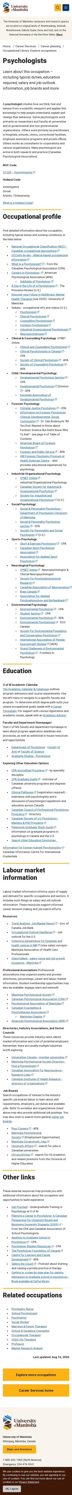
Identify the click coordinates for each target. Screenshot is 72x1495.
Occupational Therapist (26, 1335)
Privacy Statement (29, 1482)
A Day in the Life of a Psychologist (33, 286)
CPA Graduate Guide (24, 779)
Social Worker (20, 1322)
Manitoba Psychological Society (32, 994)
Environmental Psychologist (37, 622)
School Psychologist (24, 1313)
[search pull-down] (57, 7)
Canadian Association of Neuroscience (44, 587)
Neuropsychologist (32, 334)
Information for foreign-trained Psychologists (32, 847)
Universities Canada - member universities (38, 1057)
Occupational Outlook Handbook (32, 932)
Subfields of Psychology (35, 281)
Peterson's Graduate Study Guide (32, 827)
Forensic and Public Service (37, 452)
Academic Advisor (54, 715)
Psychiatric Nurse (22, 1309)
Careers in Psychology (26, 272)
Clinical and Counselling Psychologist (43, 347)
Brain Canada (28, 591)
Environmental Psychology (36, 609)
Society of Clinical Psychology (39, 360)
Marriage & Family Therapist (29, 1326)
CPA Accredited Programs (28, 770)
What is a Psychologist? (27, 264)
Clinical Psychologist (33, 316)
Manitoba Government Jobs (29, 1141)
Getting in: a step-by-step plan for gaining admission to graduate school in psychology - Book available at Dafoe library (40, 1277)
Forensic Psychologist (34, 325)
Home (7, 46)
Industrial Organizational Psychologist (44, 329)
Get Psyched (19, 1207)
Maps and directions (19, 1449)
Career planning (51, 46)
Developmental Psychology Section (42, 377)
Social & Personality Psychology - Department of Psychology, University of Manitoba (43, 513)
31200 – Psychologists (17, 172)
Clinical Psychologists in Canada (40, 351)
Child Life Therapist (24, 1339)
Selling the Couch (22, 1263)
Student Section (30, 613)
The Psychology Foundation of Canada (36, 1250)
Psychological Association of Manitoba (36, 1003)
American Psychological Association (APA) (38, 1021)
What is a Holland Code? (18, 202)
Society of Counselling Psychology (42, 364)
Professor (18, 1344)
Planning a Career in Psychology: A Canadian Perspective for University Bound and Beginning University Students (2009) (39, 1220)
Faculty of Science (32, 751)
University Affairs (22, 1146)
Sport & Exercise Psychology (38, 543)
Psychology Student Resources (31, 1246)
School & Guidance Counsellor (31, 1331)
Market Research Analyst (27, 1348)
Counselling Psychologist (36, 320)
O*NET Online (28, 478)
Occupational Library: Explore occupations (30, 50)
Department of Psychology (28, 747)
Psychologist (28, 312)
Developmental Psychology (37, 386)
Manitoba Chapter (31, 1016)
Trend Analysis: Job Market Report (33, 923)
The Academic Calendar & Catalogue (26, 689)
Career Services (25, 46)
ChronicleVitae (21, 1154)
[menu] (65, 7)
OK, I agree (11, 1488)
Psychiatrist (19, 1317)
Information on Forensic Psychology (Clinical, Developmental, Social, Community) (43, 417)
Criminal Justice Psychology (38, 408)
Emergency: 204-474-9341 (18, 1464)
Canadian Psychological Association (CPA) (38, 999)
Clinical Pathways (22, 792)
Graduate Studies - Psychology (31, 756)
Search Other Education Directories (35, 840)
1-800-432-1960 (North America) (22, 1460)
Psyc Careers (20, 1128)
